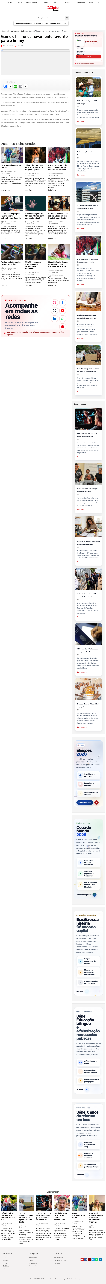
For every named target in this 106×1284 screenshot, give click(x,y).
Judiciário (66, 2)
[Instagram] (89, 1259)
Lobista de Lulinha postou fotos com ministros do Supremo (96, 1217)
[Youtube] (82, 1259)
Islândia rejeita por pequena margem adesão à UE (8, 1216)
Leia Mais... (5, 190)
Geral (56, 2)
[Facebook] (85, 1259)
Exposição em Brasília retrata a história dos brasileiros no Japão (58, 216)
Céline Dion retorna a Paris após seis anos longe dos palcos (34, 167)
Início (3, 31)
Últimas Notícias (13, 31)
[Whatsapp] (96, 1259)
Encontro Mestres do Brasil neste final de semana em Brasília (57, 167)
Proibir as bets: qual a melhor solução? (10, 263)
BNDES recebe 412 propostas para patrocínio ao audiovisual (33, 265)
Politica (9, 2)
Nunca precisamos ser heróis (78, 1215)
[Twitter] (93, 1259)
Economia (45, 2)
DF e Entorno (94, 2)
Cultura (19, 2)
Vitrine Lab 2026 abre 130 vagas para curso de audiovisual (43, 1216)
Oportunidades (32, 2)
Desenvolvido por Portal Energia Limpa (68, 1279)
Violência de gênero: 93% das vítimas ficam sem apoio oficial (35, 216)
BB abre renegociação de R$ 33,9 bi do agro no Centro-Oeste (26, 1217)
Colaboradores (79, 2)
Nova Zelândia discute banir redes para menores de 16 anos (58, 264)
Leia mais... (81, 121)
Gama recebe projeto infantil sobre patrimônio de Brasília (11, 216)
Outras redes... (26, 86)
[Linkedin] (100, 1259)
